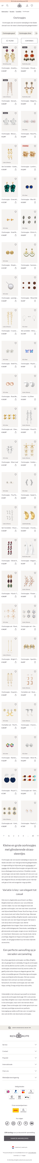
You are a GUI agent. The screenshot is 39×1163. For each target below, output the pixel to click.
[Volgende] (37, 836)
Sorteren (29, 41)
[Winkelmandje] (36, 5)
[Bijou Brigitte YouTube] (32, 1123)
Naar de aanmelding (19, 1138)
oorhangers (30, 865)
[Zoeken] (7, 5)
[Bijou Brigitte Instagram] (13, 1123)
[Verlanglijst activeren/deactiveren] (15, 47)
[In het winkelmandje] (15, 71)
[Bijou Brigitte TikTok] (7, 1123)
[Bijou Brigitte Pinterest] (25, 1123)
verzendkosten (32, 1152)
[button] (27, 5)
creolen (4, 868)
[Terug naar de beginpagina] (19, 5)
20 (33, 836)
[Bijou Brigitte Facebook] (19, 1123)
